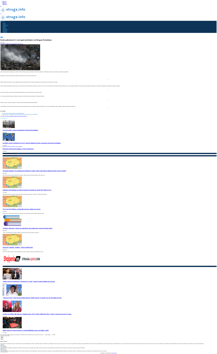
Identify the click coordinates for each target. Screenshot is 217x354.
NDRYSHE (5, 32)
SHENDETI (5, 31)
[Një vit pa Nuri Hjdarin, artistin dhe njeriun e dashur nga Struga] (12, 206)
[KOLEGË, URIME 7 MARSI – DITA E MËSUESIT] (12, 245)
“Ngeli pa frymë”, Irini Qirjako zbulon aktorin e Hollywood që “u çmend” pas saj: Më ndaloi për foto (32, 298)
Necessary (3, 345)
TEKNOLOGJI (5, 29)
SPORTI (4, 28)
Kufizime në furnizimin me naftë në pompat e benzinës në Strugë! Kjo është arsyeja (27, 190)
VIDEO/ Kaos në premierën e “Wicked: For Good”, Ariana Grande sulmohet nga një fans (29, 281)
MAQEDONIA (5, 25)
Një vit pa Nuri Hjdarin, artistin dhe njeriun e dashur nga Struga (21, 209)
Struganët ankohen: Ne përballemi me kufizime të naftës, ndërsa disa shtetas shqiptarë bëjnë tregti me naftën (34, 171)
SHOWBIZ (5, 30)
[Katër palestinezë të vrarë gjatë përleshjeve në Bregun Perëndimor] (20, 69)
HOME (4, 23)
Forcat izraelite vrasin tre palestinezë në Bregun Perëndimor (13, 113)
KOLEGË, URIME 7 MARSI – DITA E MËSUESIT (18, 247)
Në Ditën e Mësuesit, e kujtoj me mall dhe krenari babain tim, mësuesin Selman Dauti (27, 228)
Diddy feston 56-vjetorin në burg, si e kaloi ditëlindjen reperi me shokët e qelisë (26, 330)
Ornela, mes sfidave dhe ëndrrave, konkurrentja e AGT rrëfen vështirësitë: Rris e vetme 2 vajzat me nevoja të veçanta (37, 314)
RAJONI (4, 27)
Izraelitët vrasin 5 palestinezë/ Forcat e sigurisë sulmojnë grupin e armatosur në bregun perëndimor (20, 114)
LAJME (4, 24)
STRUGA (4, 26)
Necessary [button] (2, 344)
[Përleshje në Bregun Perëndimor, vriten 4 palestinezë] (12, 146)
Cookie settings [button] (47, 334)
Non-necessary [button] (3, 348)
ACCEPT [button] (53, 334)
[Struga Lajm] (13, 12)
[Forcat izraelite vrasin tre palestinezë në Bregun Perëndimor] (9, 127)
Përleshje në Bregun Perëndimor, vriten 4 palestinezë (18, 149)
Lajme (1, 37)
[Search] (0, 13)
